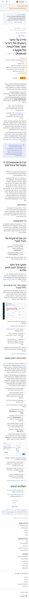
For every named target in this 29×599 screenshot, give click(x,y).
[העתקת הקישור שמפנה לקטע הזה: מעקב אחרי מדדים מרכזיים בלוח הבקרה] (14, 288)
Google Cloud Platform (23, 584)
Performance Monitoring (17, 8)
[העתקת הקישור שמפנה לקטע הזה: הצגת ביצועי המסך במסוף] (24, 360)
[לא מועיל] (16, 33)
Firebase (24, 28)
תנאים (26, 592)
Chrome (26, 579)
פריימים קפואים (19, 113)
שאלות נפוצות (25, 568)
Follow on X (25, 545)
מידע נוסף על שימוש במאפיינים (15, 490)
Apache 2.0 (4, 511)
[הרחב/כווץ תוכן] (20, 58)
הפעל (11, 30)
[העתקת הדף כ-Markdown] (9, 54)
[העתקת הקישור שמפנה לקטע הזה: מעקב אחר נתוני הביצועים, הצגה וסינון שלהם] (18, 270)
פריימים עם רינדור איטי (17, 105)
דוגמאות (26, 530)
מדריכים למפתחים (24, 525)
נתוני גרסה (25, 563)
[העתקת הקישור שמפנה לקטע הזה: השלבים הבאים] (9, 486)
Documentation (23, 6)
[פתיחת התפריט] (26, 1)
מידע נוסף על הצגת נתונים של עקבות (16, 480)
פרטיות (22, 592)
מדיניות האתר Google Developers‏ (13, 512)
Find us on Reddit (24, 543)
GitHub (26, 535)
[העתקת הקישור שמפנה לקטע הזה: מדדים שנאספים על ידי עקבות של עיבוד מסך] (24, 168)
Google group (25, 561)
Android (15, 78)
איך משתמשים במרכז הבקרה (18, 354)
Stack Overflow (24, 558)
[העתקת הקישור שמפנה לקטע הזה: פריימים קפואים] (12, 221)
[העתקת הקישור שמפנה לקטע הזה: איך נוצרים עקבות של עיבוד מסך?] (13, 241)
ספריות (26, 532)
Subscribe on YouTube (23, 548)
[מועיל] (19, 33)
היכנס (3, 1)
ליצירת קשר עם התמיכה (22, 556)
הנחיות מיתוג (25, 565)
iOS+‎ (21, 78)
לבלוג (26, 541)
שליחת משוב (21, 36)
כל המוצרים (25, 586)
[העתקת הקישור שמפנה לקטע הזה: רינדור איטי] (15, 205)
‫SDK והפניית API (24, 528)
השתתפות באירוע (24, 550)
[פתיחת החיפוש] (9, 2)
